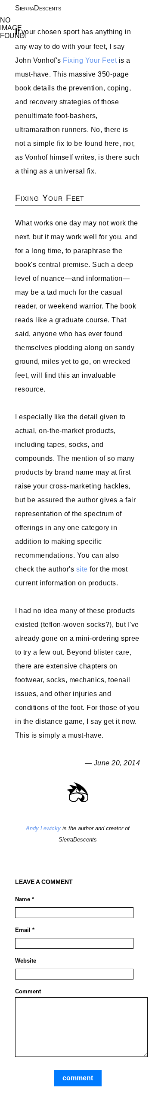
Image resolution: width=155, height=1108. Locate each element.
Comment (28, 991)
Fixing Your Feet (90, 60)
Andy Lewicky (43, 828)
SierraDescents (38, 8)
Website (25, 960)
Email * (24, 930)
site (82, 569)
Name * (24, 899)
